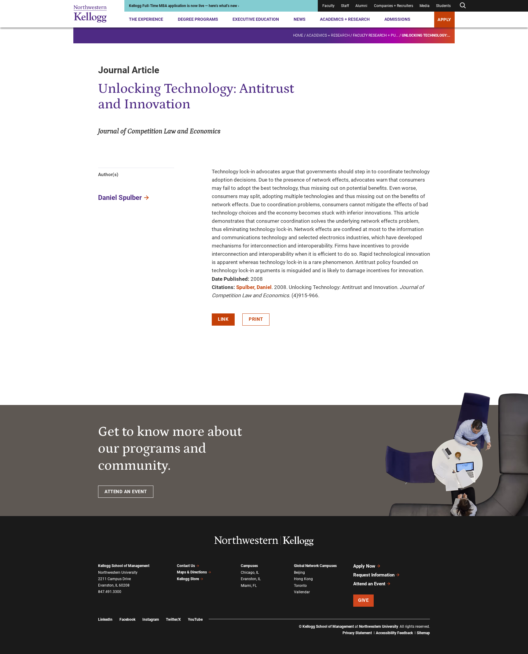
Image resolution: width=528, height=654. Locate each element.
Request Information (373, 575)
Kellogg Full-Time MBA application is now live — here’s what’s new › (184, 6)
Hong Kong (303, 579)
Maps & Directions (192, 572)
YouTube (195, 619)
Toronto (300, 586)
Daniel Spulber (120, 197)
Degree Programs (198, 19)
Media (425, 6)
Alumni (361, 6)
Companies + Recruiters (393, 6)
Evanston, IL (251, 579)
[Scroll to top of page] (438, 622)
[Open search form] (462, 5)
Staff (345, 6)
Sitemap (423, 633)
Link (223, 319)
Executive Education (256, 19)
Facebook (127, 619)
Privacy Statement (357, 633)
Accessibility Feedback (394, 633)
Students (443, 6)
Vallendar (302, 592)
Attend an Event (369, 584)
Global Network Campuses (315, 566)
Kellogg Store (188, 579)
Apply (444, 19)
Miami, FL (249, 586)
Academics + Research (345, 19)
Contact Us (186, 566)
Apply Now (364, 566)
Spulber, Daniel (254, 287)
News (300, 19)
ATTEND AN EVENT (126, 491)
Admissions (397, 19)
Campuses (249, 566)
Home (298, 35)
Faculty (328, 6)
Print (256, 319)
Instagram (150, 619)
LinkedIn (105, 619)
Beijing (299, 572)
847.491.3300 (109, 592)
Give (363, 600)
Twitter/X (173, 619)
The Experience (146, 19)
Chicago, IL (250, 572)
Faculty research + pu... (375, 35)
